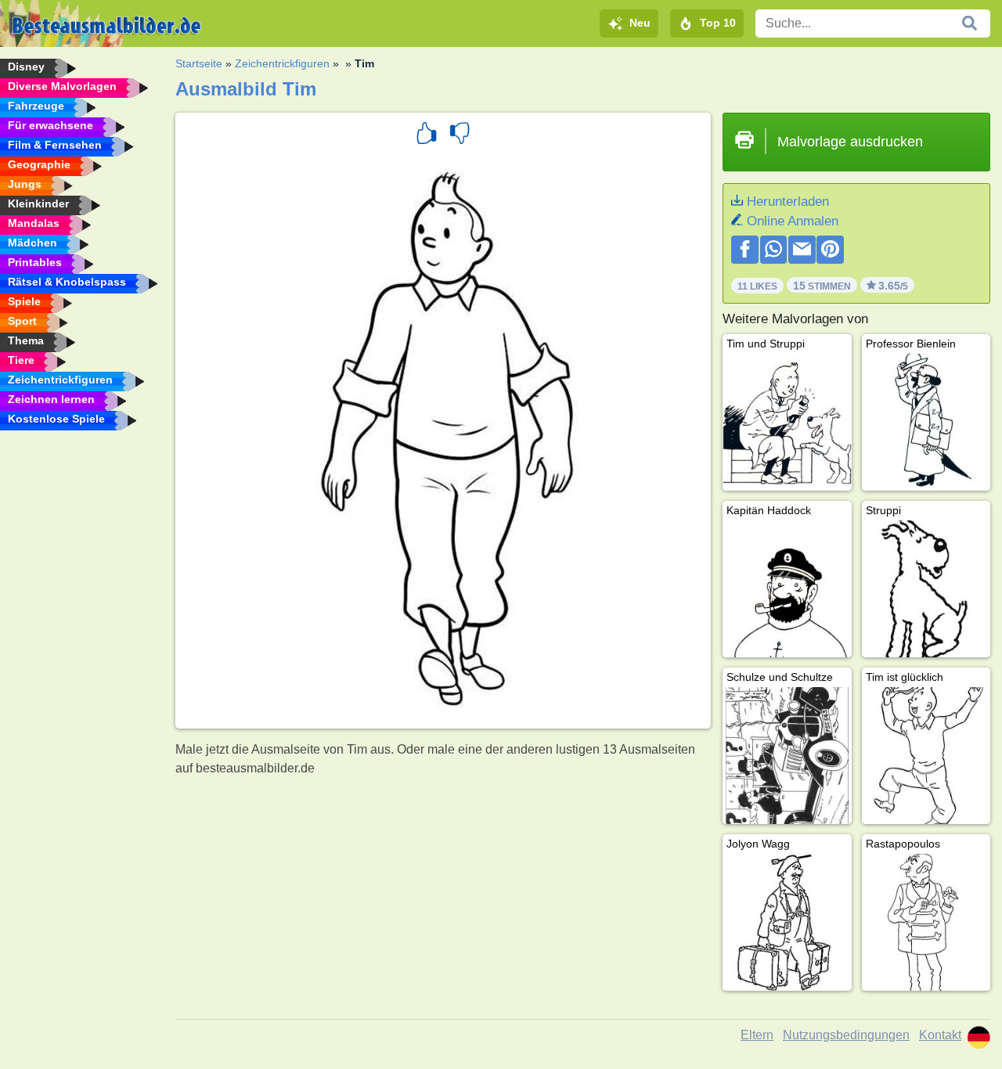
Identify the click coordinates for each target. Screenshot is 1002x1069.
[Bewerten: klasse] (426, 135)
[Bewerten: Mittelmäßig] (459, 135)
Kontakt (940, 1035)
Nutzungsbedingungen (846, 1035)
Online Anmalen (792, 221)
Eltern (757, 1035)
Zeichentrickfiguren (282, 63)
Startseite (198, 63)
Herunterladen (788, 201)
